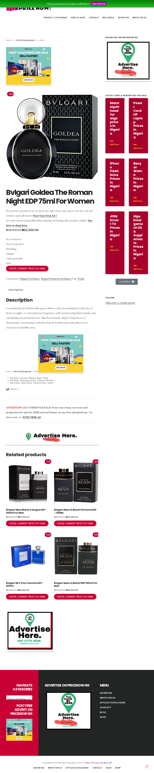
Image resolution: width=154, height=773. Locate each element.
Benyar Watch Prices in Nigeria (138, 176)
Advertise (106, 692)
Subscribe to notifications (120, 302)
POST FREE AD (32, 417)
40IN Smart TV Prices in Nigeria (115, 227)
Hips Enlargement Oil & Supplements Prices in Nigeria (138, 237)
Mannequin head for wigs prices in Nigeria (115, 118)
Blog (103, 712)
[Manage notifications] (147, 766)
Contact (105, 707)
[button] (127, 282)
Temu (81, 278)
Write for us (107, 697)
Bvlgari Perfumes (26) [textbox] (20, 698)
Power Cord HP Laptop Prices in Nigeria (138, 120)
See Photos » (114, 143)
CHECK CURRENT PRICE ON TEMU (27, 268)
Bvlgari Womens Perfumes (56, 278)
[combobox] (19, 697)
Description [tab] (16, 289)
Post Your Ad (98, 3)
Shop (103, 717)
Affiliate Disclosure (112, 702)
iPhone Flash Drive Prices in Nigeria (115, 176)
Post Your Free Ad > (45, 215)
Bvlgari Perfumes (30, 278)
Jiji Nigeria (105, 763)
